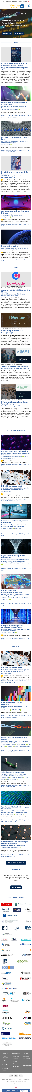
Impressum (5, 1079)
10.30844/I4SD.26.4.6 (12, 752)
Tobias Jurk (16, 598)
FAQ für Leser (16, 1056)
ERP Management (5, 1061)
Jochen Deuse (5, 599)
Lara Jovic (16, 250)
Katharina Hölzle (17, 456)
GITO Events (5, 1064)
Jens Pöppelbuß (13, 109)
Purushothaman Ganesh (8, 744)
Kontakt (25, 1)
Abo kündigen (16, 1058)
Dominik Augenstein (6, 250)
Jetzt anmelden (16, 887)
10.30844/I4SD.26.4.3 (12, 717)
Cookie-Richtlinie (13, 1079)
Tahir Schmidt (16, 710)
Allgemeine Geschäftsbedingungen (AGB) (16, 1081)
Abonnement (22, 883)
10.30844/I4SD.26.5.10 (12, 500)
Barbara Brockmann (6, 598)
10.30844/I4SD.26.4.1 (11, 821)
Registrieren (24, 1091)
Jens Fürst (18, 746)
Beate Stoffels (24, 598)
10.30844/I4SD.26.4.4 (12, 856)
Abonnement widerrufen (16, 1067)
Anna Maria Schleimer (7, 814)
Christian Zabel (5, 710)
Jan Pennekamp (11, 779)
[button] (2, 6)
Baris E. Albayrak (21, 744)
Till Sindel (10, 746)
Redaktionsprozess (27, 1062)
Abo (3, 1)
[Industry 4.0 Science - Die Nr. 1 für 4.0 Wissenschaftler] (16, 6)
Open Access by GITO (26, 1059)
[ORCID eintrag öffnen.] (19, 109)
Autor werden (26, 1056)
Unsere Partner (16, 1053)
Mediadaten (14, 1)
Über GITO (5, 1053)
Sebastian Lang (25, 746)
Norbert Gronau (15, 847)
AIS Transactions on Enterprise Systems (5, 1068)
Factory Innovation (5, 1056)
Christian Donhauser (7, 528)
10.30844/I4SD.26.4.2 (12, 152)
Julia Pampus (19, 814)
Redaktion (26, 1053)
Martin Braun (11, 632)
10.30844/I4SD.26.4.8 (12, 787)
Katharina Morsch (6, 491)
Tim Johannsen (16, 217)
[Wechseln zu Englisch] (28, 1)
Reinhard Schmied (6, 563)
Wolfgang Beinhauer (6, 456)
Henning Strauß (5, 217)
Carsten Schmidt (10, 458)
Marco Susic (15, 563)
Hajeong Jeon (5, 777)
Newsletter (20, 1)
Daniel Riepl (18, 528)
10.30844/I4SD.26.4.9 (12, 117)
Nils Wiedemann (5, 144)
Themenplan (8, 1)
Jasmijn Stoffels (5, 847)
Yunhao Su (4, 632)
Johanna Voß (5, 109)
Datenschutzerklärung (24, 1079)
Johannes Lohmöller (17, 777)
